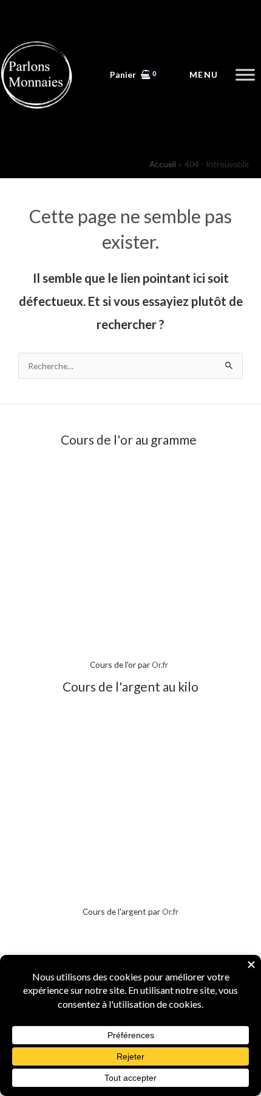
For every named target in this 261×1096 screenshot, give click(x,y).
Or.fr (160, 664)
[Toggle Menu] (245, 74)
